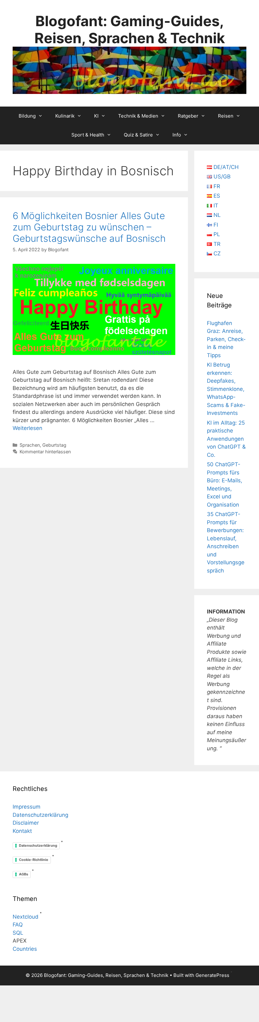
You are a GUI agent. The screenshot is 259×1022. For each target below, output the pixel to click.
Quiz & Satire (138, 135)
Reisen (225, 116)
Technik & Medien (138, 116)
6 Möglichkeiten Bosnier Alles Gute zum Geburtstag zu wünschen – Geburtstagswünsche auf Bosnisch (89, 227)
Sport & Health (87, 135)
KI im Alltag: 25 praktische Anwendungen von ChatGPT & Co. (226, 439)
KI (96, 116)
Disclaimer (26, 823)
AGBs (23, 874)
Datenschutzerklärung (40, 815)
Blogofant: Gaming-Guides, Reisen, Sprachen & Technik (129, 29)
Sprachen (30, 445)
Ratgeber (188, 116)
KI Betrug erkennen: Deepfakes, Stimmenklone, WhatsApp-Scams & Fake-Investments (226, 389)
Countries (25, 949)
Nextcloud (26, 917)
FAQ (18, 924)
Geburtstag (54, 445)
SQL (18, 933)
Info (176, 135)
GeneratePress (212, 975)
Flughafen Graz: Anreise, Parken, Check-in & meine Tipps (226, 339)
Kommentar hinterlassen (45, 451)
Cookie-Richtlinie (33, 859)
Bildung (27, 116)
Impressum (26, 807)
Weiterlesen (27, 428)
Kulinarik (65, 116)
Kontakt (22, 831)
